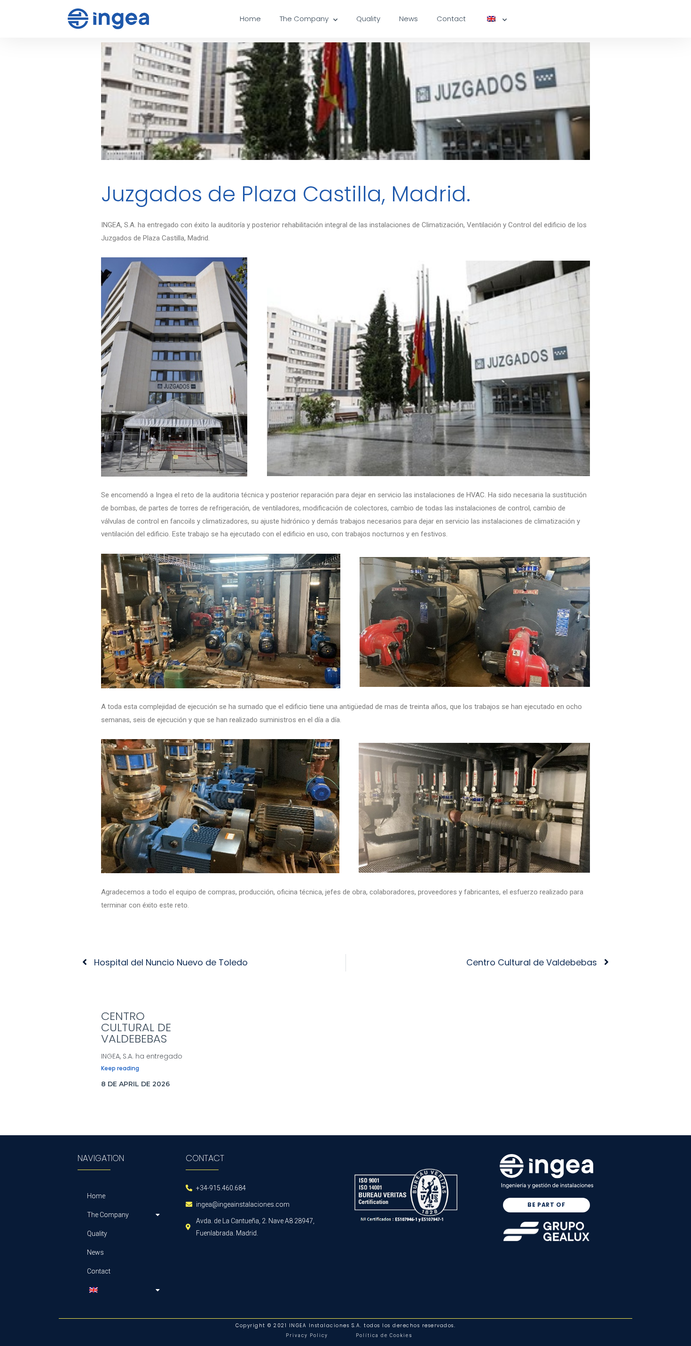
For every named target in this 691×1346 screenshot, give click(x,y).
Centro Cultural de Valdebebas (136, 1027)
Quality (368, 19)
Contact (451, 19)
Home (250, 19)
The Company (304, 19)
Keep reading (120, 1068)
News (408, 19)
